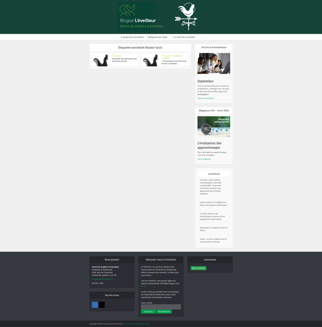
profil (143, 286)
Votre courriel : (147, 303)
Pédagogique (117, 56)
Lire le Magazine (204, 159)
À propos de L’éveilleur (132, 37)
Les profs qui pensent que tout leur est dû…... (124, 59)
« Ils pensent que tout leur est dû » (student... (174, 62)
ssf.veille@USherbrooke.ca (102, 279)
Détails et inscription (205, 98)
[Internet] (102, 305)
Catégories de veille (157, 37)
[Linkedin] (95, 305)
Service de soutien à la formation (136, 324)
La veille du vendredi (184, 37)
